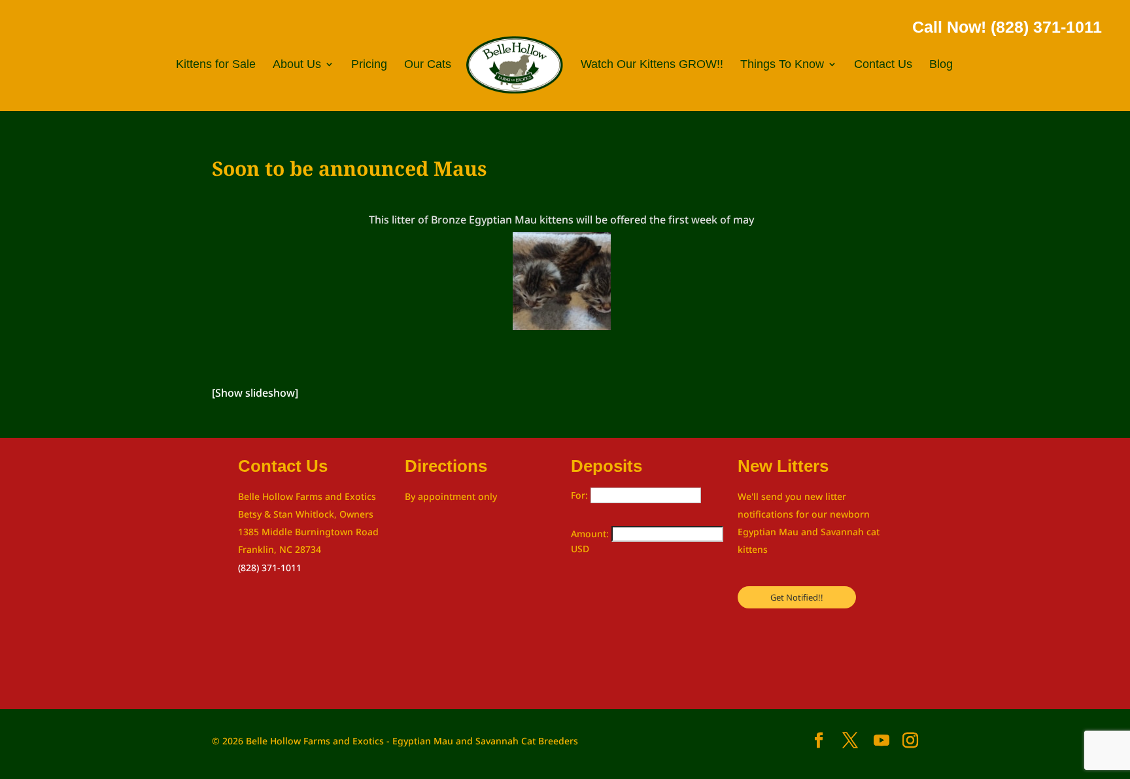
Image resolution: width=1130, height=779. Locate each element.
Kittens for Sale (216, 65)
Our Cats (427, 65)
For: (581, 495)
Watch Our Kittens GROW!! (652, 65)
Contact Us (883, 65)
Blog (941, 65)
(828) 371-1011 (269, 567)
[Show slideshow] (255, 393)
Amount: (591, 533)
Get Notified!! (796, 597)
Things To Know (782, 65)
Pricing (369, 65)
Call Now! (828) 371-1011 (1007, 27)
